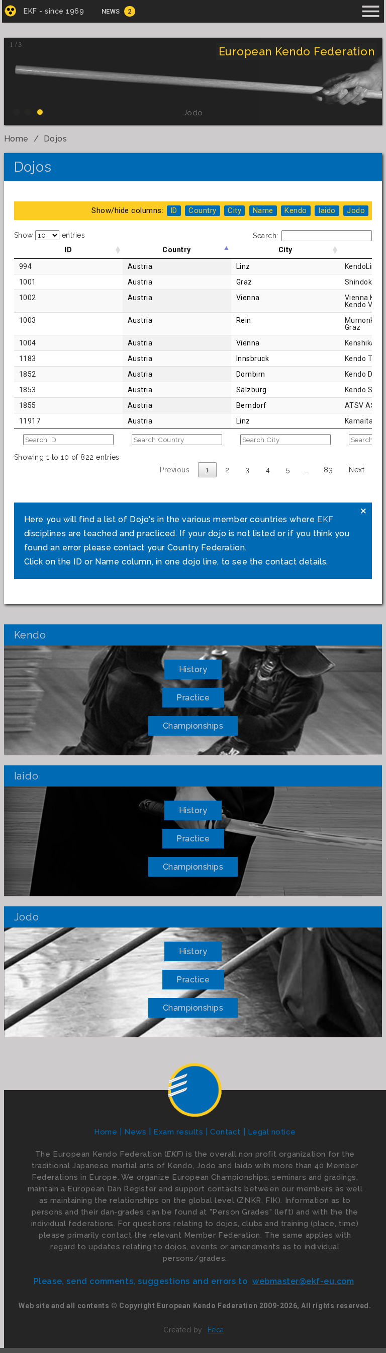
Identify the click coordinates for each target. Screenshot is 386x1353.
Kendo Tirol (364, 358)
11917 (30, 421)
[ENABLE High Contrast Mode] (10, 11)
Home (16, 139)
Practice (193, 697)
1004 (27, 343)
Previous (174, 470)
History (193, 669)
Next (356, 470)
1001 (27, 282)
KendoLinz (362, 266)
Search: (265, 236)
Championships (193, 726)
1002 (27, 298)
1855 (27, 405)
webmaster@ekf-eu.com (303, 1281)
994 (25, 266)
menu (370, 11)
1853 (27, 390)
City (285, 250)
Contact (225, 1131)
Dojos (55, 139)
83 (328, 470)
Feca (216, 1330)
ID (68, 250)
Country (176, 250)
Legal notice (272, 1131)
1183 (27, 358)
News (111, 11)
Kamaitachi (364, 421)
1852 (27, 374)
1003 (27, 320)
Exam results (178, 1131)
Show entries (49, 235)
